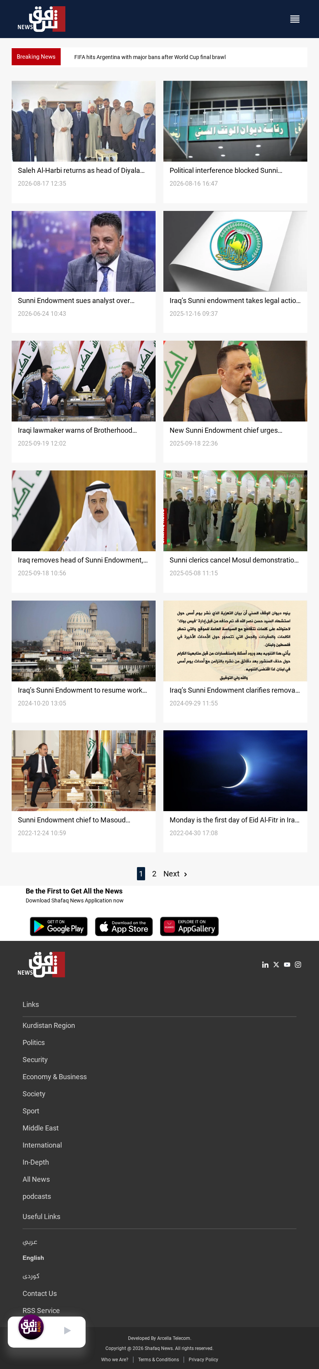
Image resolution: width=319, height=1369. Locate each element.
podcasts (37, 1196)
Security (35, 1059)
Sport (31, 1111)
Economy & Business (55, 1077)
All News (36, 1179)
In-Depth (36, 1162)
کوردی (31, 1276)
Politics (34, 1042)
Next (172, 873)
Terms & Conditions (158, 1359)
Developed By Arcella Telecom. (159, 1338)
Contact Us (40, 1293)
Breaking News (36, 56)
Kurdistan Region (49, 1025)
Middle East (41, 1128)
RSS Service (41, 1310)
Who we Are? (114, 1359)
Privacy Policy (203, 1359)
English (33, 1259)
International (42, 1145)
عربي (30, 1242)
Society (34, 1094)
